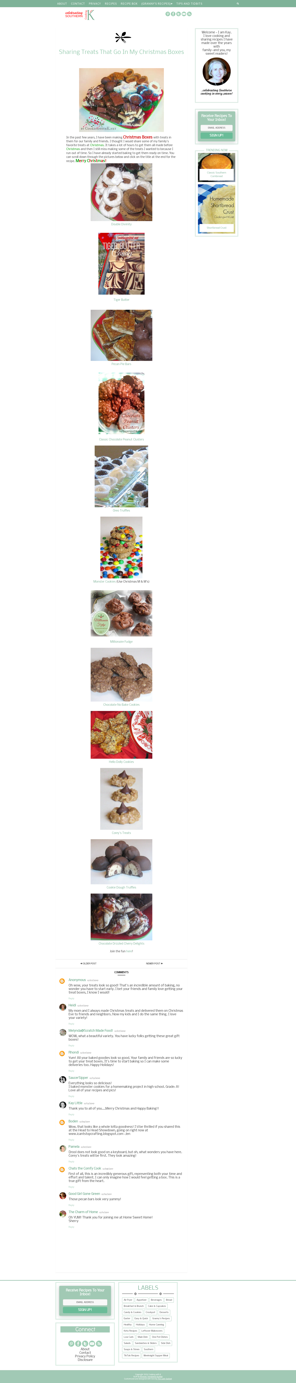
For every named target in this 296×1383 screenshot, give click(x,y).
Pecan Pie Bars (121, 364)
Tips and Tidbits (189, 4)
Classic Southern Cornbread (216, 174)
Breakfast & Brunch (134, 1306)
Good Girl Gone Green (84, 1194)
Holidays (140, 1325)
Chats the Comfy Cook (85, 1168)
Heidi (72, 1005)
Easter (127, 1318)
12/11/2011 (104, 1212)
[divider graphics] (85, 1331)
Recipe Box (129, 4)
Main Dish (143, 1337)
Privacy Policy (85, 1356)
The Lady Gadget (164, 1379)
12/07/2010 (92, 980)
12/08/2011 (107, 1169)
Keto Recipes (130, 1331)
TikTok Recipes (131, 1355)
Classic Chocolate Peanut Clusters (121, 439)
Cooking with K (154, 1374)
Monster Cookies (104, 581)
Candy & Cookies (132, 1312)
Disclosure (85, 1360)
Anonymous (77, 980)
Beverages (156, 1300)
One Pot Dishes (160, 1337)
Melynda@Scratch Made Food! (91, 1031)
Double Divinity (121, 224)
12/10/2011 (106, 1194)
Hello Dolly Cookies (121, 762)
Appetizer (142, 1300)
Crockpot (150, 1312)
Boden (73, 1121)
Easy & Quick (141, 1318)
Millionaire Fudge (121, 641)
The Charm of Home (83, 1212)
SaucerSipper (78, 1078)
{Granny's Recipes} (156, 4)
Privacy (95, 4)
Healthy (128, 1325)
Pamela (74, 1147)
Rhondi (74, 1052)
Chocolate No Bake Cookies (121, 704)
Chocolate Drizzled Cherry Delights (121, 943)
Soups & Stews (132, 1349)
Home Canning (156, 1325)
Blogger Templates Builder (151, 1377)
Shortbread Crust (217, 227)
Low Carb (129, 1337)
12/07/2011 (86, 1147)
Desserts (164, 1312)
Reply (71, 998)
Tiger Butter (121, 300)
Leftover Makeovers (152, 1331)
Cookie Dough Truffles (121, 887)
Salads (127, 1343)
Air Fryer (128, 1300)
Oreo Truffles (121, 510)
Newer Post (153, 963)
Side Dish (165, 1343)
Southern (148, 1349)
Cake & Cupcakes (157, 1306)
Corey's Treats (121, 833)
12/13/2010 (94, 1078)
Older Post (89, 963)
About (62, 4)
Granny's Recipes (161, 1318)
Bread (169, 1300)
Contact (78, 4)
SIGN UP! (217, 135)
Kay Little (75, 1103)
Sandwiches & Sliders (146, 1343)
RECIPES (111, 4)
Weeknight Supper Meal (156, 1355)
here (129, 951)
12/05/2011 (84, 1122)
